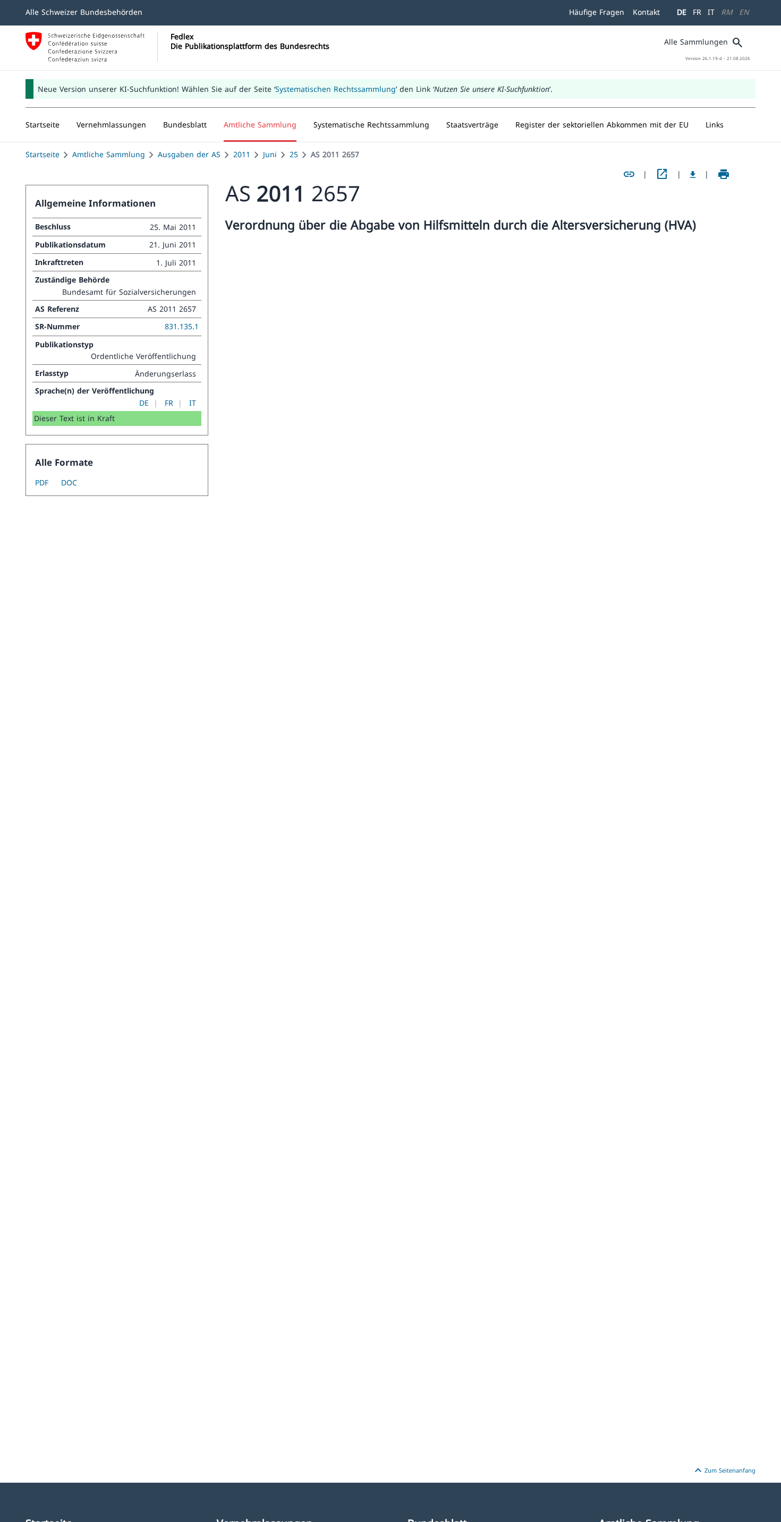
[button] (111, 125)
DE (681, 12)
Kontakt (646, 12)
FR (697, 12)
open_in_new (662, 174)
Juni (270, 154)
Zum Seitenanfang (723, 1470)
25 (294, 154)
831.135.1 (182, 326)
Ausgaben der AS (189, 154)
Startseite (43, 154)
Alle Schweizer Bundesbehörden (84, 12)
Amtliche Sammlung (108, 154)
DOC (69, 482)
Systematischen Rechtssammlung (335, 89)
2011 (241, 154)
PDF (41, 482)
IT (711, 12)
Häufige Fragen (596, 12)
